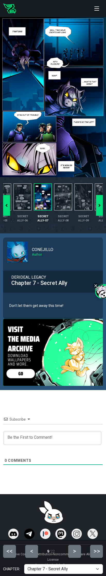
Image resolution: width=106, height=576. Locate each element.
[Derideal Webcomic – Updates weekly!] (9, 8)
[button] (99, 205)
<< (9, 551)
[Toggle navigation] (97, 8)
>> (96, 551)
